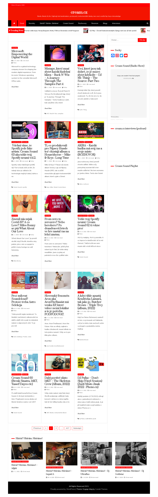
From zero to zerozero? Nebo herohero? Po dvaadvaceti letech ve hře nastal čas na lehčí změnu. (57, 226)
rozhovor (86, 184)
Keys (47, 187)
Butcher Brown (83, 339)
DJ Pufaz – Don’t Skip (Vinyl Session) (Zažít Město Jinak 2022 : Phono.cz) (90, 382)
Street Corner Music (60, 187)
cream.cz (79, 12)
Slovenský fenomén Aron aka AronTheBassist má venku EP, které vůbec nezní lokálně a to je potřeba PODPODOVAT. (57, 305)
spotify (24, 187)
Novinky (32, 23)
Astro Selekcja (17, 336)
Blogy (105, 23)
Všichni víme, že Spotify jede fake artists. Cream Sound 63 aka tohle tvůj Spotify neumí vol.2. (25, 152)
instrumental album (60, 412)
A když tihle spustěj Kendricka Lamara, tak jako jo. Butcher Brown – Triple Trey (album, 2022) (90, 302)
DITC (47, 113)
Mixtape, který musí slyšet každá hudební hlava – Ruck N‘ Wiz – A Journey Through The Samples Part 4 (57, 76)
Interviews (116, 23)
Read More (15, 87)
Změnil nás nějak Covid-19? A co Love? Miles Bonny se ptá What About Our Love (23, 225)
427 (67, 428)
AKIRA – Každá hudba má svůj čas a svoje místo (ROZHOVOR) (90, 150)
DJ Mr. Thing (83, 109)
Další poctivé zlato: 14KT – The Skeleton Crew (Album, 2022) (57, 381)
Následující (77, 428)
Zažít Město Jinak (90, 418)
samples (60, 113)
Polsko (25, 336)
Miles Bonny (17, 261)
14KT (47, 412)
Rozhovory (82, 23)
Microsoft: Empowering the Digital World (22, 54)
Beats (52, 412)
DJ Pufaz (82, 418)
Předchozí (37, 428)
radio (29, 336)
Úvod (22, 23)
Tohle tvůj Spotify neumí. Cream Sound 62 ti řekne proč (89, 223)
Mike (51, 187)
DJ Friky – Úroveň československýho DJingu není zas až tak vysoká (81, 31)
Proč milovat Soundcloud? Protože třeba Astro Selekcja (24, 300)
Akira (81, 184)
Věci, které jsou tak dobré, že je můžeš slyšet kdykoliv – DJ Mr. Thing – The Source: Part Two (90, 75)
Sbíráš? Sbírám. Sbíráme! (49, 23)
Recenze (94, 23)
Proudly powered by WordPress (62, 489)
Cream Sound (68, 23)
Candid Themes (101, 489)
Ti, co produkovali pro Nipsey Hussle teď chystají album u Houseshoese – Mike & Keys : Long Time (58, 152)
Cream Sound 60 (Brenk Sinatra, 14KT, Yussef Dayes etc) (25, 381)
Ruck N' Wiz (53, 113)
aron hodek (50, 346)
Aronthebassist (59, 346)
